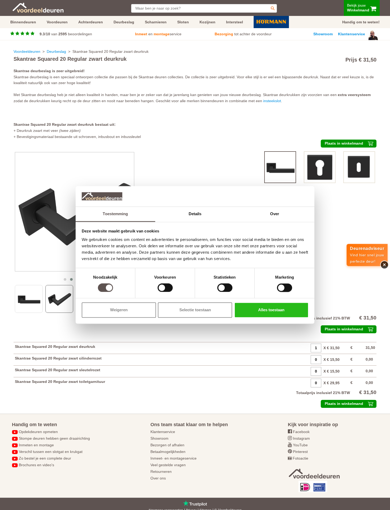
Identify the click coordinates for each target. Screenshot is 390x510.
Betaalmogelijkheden (167, 452)
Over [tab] (274, 213)
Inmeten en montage (36, 445)
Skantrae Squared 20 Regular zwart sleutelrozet (57, 370)
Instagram (301, 438)
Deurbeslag (56, 51)
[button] (65, 279)
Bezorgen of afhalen (167, 445)
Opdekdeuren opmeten (38, 432)
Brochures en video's (36, 465)
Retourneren (161, 471)
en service (158, 34)
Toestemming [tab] (115, 213)
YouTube (300, 445)
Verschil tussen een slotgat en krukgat (51, 452)
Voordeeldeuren (27, 51)
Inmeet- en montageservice (173, 458)
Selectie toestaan (195, 310)
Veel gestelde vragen (168, 465)
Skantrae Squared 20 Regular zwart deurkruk (55, 346)
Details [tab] (195, 213)
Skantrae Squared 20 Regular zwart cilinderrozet (58, 358)
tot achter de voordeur (243, 34)
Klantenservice (351, 34)
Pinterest (300, 452)
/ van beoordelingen (66, 34)
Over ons (158, 478)
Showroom (323, 34)
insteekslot (272, 101)
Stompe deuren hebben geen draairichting (54, 438)
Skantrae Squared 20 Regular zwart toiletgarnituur (60, 381)
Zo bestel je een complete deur (45, 458)
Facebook (301, 432)
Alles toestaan (271, 310)
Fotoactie (300, 458)
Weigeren (119, 310)
